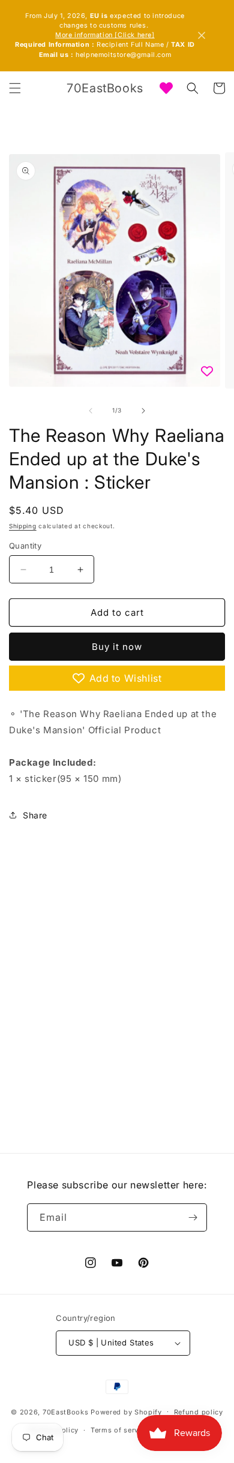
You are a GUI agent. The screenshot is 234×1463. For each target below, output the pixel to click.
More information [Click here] (104, 35)
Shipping (23, 525)
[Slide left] (90, 411)
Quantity (25, 545)
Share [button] (35, 815)
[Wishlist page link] (166, 88)
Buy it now (117, 646)
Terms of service (120, 1430)
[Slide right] (143, 411)
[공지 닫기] (201, 35)
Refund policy (198, 1412)
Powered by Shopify (126, 1411)
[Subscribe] (193, 1217)
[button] (15, 88)
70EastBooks (66, 1411)
